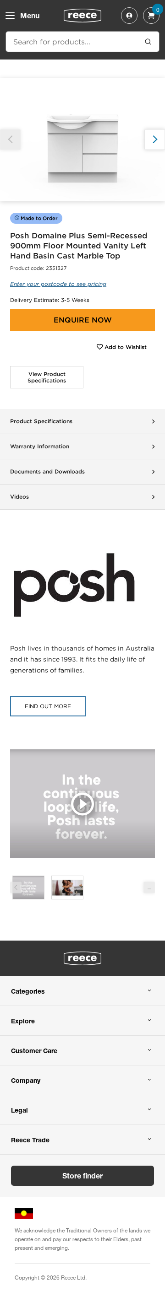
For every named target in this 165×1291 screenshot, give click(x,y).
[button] (154, 139)
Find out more (48, 706)
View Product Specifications (47, 377)
